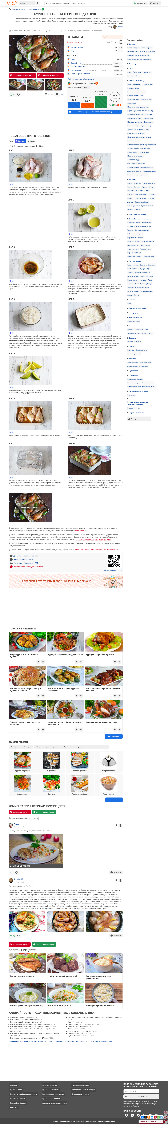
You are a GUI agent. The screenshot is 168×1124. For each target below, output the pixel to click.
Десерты (132, 338)
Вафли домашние (133, 206)
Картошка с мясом (148, 386)
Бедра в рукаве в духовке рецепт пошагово (25, 723)
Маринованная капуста (135, 156)
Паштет (150, 333)
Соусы (131, 346)
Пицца (137, 284)
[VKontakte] (142, 1117)
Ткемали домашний (134, 354)
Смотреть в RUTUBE (23, 75)
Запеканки (151, 265)
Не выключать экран (113, 37)
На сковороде (146, 222)
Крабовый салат (133, 51)
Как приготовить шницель (22, 976)
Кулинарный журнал (51, 1099)
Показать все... (114, 800)
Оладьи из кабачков (142, 202)
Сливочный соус (141, 350)
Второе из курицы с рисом (47, 747)
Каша (129, 265)
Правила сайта (16, 1090)
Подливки (130, 350)
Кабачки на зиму (146, 99)
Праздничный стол (80, 794)
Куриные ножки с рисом (73, 747)
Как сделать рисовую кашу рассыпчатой (99, 977)
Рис (72, 51)
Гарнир (132, 300)
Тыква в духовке (149, 256)
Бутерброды (134, 371)
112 (61, 94)
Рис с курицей (108, 794)
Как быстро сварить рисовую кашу (26, 1005)
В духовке (131, 222)
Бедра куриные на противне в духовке (24, 655)
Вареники (149, 276)
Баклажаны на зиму (134, 118)
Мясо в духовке (145, 249)
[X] (145, 1117)
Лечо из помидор (133, 160)
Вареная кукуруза (133, 408)
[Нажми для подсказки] (96, 83)
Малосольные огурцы (134, 122)
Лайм (73, 59)
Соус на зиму (145, 148)
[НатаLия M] (11, 880)
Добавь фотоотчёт (20, 812)
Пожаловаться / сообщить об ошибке (28, 567)
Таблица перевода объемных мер (81, 79)
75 (14, 94)
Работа (73, 3)
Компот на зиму (147, 111)
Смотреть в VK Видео (51, 75)
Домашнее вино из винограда (137, 366)
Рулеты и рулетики (141, 329)
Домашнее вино (132, 362)
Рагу (147, 269)
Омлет (142, 276)
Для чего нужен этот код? (113, 570)
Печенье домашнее (148, 183)
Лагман (129, 295)
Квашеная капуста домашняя (137, 175)
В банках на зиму (133, 88)
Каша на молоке (133, 276)
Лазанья (130, 284)
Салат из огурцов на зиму (136, 133)
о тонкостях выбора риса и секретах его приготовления (96, 550)
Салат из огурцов (133, 48)
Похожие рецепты (30, 31)
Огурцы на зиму (147, 84)
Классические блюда (137, 214)
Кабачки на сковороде (135, 234)
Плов (129, 269)
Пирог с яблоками (136, 413)
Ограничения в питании (138, 391)
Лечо (141, 96)
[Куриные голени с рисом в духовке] (17, 84)
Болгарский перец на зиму (136, 92)
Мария (120, 27)
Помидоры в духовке (134, 256)
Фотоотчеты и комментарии (83, 1090)
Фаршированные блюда (142, 226)
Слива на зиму (148, 118)
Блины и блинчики (133, 187)
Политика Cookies (17, 1099)
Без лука (51, 794)
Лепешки (151, 198)
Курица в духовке (148, 241)
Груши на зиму (144, 152)
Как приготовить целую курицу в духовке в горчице (25, 689)
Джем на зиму (149, 122)
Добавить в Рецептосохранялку (26, 556)
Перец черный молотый (80, 74)
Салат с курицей (146, 48)
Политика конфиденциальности (23, 1094)
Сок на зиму (131, 103)
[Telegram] (161, 1117)
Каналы (66, 3)
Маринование (22, 794)
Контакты (14, 1107)
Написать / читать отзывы (23, 559)
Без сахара (131, 395)
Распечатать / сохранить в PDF (25, 563)
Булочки (130, 194)
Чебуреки (143, 280)
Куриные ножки (77, 47)
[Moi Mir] (152, 1117)
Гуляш (150, 280)
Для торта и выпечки (137, 308)
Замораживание (132, 245)
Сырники (147, 191)
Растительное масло (79, 67)
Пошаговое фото (59, 30)
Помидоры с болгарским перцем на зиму (141, 145)
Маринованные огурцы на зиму (138, 107)
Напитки (132, 359)
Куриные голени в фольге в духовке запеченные (65, 723)
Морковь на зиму (143, 129)
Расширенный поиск (80, 1085)
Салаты (132, 44)
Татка (16, 824)
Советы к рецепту (74, 31)
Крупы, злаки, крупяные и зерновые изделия (137, 403)
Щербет (130, 342)
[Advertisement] (142, 22)
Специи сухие (76, 70)
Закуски (132, 326)
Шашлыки (143, 265)
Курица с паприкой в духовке (100, 654)
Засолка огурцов (133, 148)
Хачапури (151, 194)
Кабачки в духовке (133, 241)
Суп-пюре (130, 76)
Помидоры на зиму (133, 84)
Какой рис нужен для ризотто (100, 1005)
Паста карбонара (146, 284)
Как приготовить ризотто (59, 1005)
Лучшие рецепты (49, 1085)
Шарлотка (137, 183)
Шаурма (130, 329)
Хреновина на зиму (147, 167)
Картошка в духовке (142, 230)
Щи (150, 72)
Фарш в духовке (133, 249)
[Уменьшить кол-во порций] (121, 43)
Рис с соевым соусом (98, 747)
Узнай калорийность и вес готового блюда (95, 112)
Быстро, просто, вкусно (138, 313)
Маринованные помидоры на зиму (139, 137)
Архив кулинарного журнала (54, 1103)
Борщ (129, 72)
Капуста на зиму (145, 126)
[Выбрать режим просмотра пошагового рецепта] (11, 184)
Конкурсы (81, 3)
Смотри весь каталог (139, 419)
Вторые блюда (135, 261)
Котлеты (135, 265)
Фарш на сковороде (134, 253)
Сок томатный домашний (136, 163)
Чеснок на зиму (132, 126)
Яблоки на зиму (146, 114)
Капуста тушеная (133, 291)
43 (14, 936)
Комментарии (44, 30)
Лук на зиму (131, 129)
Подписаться (142, 1096)
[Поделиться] (166, 1117)
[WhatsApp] (158, 1117)
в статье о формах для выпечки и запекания (93, 539)
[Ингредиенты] (166, 1113)
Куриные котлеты (147, 291)
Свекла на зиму (132, 141)
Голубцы (142, 269)
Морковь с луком (148, 383)
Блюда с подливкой (142, 287)
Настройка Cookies (18, 1103)
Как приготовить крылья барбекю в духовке (103, 689)
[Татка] (11, 825)
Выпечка (132, 179)
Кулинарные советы (51, 1090)
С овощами (133, 375)
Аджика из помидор (134, 171)
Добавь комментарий (45, 812)
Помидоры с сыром (134, 386)
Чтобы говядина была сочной (62, 976)
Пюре (129, 303)
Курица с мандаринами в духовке (102, 722)
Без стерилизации (133, 114)
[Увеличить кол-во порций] (121, 40)
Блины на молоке (141, 198)
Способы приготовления (139, 219)
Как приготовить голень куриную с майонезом (64, 689)
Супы (131, 68)
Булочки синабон (147, 206)
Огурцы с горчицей (149, 171)
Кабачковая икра (133, 99)
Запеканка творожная (142, 272)
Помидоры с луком (134, 383)
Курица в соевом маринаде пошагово (65, 654)
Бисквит (130, 198)
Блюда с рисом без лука (21, 747)
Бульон (145, 72)
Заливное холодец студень (136, 333)
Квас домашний (145, 362)
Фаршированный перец (135, 238)
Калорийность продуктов (92, 31)
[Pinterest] (155, 1117)
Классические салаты (147, 51)
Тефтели (130, 287)
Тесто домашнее (135, 317)
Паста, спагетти (132, 280)
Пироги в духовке (141, 194)
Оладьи (151, 187)
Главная (13, 1085)
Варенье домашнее (134, 111)
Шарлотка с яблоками (135, 191)
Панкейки (137, 209)
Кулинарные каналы (80, 1094)
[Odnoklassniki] (148, 1117)
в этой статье (80, 531)
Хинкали (130, 272)
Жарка (138, 222)
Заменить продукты (74, 42)
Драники (130, 202)
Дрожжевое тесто (133, 321)
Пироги (129, 183)
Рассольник (137, 72)
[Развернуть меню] (166, 1122)
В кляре (136, 295)
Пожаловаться (16, 31)
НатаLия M (18, 879)
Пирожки (144, 187)
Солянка (138, 76)
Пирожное (137, 342)
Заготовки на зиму (136, 81)
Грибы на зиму (132, 152)
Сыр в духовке (145, 245)
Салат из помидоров (142, 55)
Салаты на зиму (133, 96)
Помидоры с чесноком (135, 379)
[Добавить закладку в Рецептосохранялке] (57, 94)
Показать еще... (114, 736)
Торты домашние (136, 64)
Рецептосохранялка (53, 3)
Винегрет (130, 55)
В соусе (130, 226)
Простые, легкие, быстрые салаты (139, 59)
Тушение (130, 230)
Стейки (134, 269)
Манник (130, 209)
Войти (155, 3)
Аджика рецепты (133, 167)
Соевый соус (76, 63)
